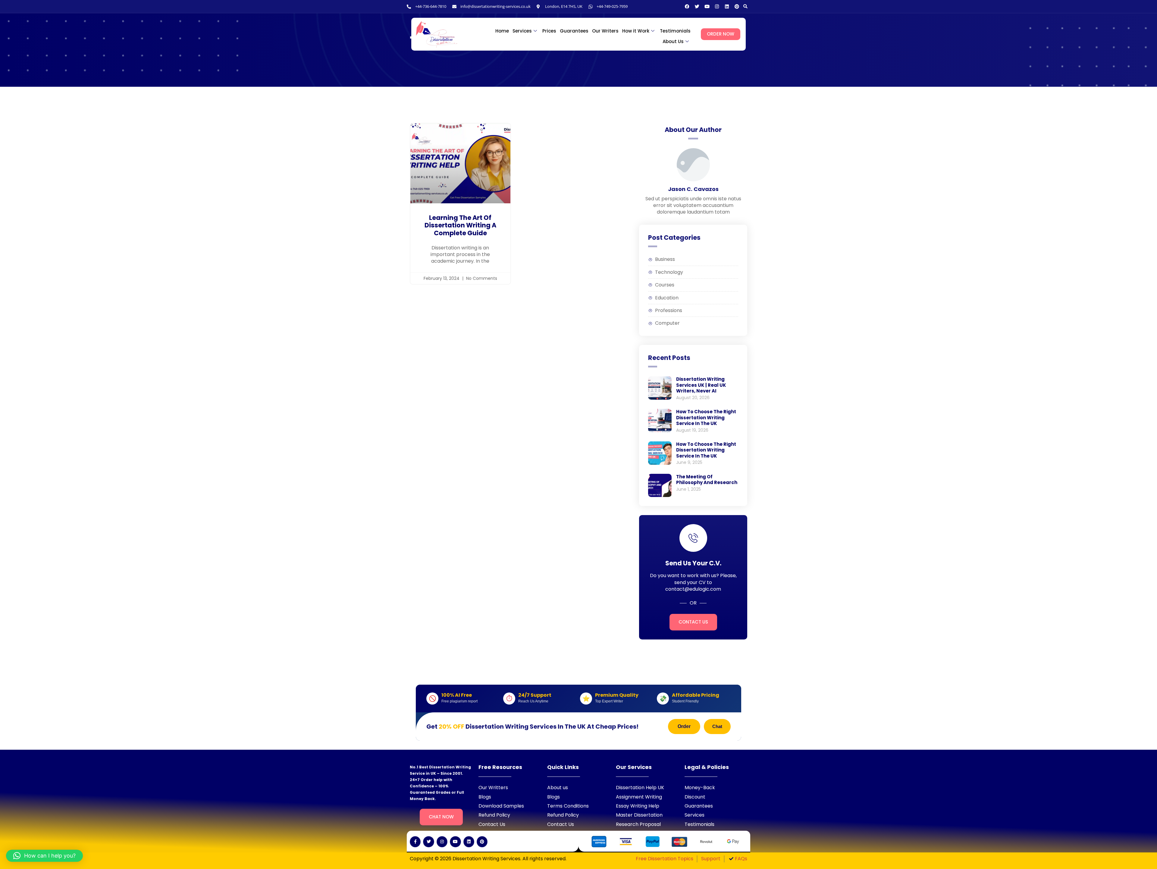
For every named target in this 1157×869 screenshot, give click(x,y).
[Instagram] (717, 6)
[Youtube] (707, 6)
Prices (549, 31)
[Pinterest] (737, 6)
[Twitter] (697, 6)
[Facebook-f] (415, 841)
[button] (745, 6)
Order (684, 726)
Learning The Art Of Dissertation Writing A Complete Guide (460, 225)
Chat (717, 726)
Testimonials (675, 31)
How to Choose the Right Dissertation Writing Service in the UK (706, 417)
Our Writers (605, 31)
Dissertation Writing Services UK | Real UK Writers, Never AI (701, 385)
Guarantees (574, 31)
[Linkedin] (727, 6)
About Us (673, 41)
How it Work (635, 31)
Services (522, 31)
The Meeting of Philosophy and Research (706, 480)
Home (502, 31)
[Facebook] (687, 6)
